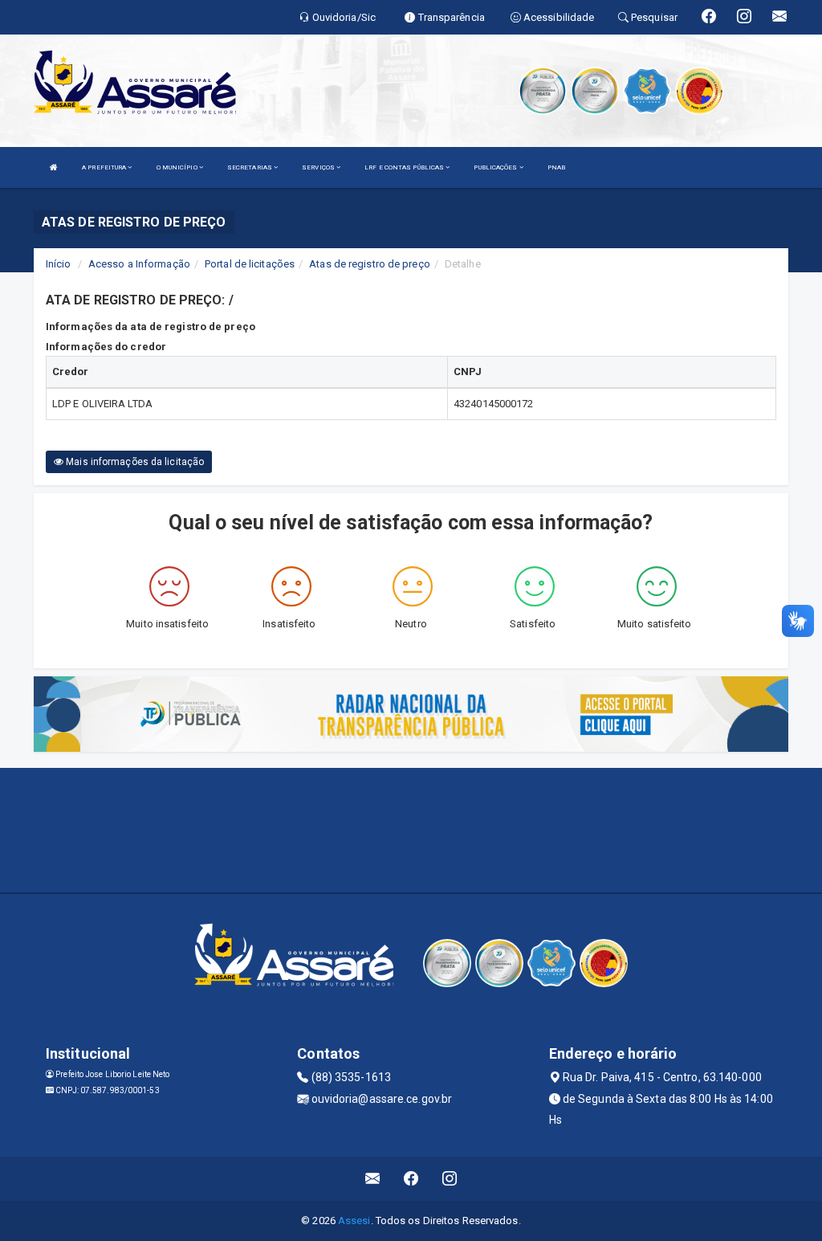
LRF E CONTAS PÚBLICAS (405, 167)
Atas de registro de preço (369, 264)
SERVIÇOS (319, 167)
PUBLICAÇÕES (496, 167)
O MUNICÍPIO (178, 167)
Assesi (354, 1220)
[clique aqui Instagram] (450, 1179)
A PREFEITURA (105, 167)
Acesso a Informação (139, 264)
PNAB (556, 167)
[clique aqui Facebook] (411, 1179)
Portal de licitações (250, 264)
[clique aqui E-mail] (373, 1179)
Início (58, 264)
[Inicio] (54, 167)
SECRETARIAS (250, 167)
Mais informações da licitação (133, 461)
